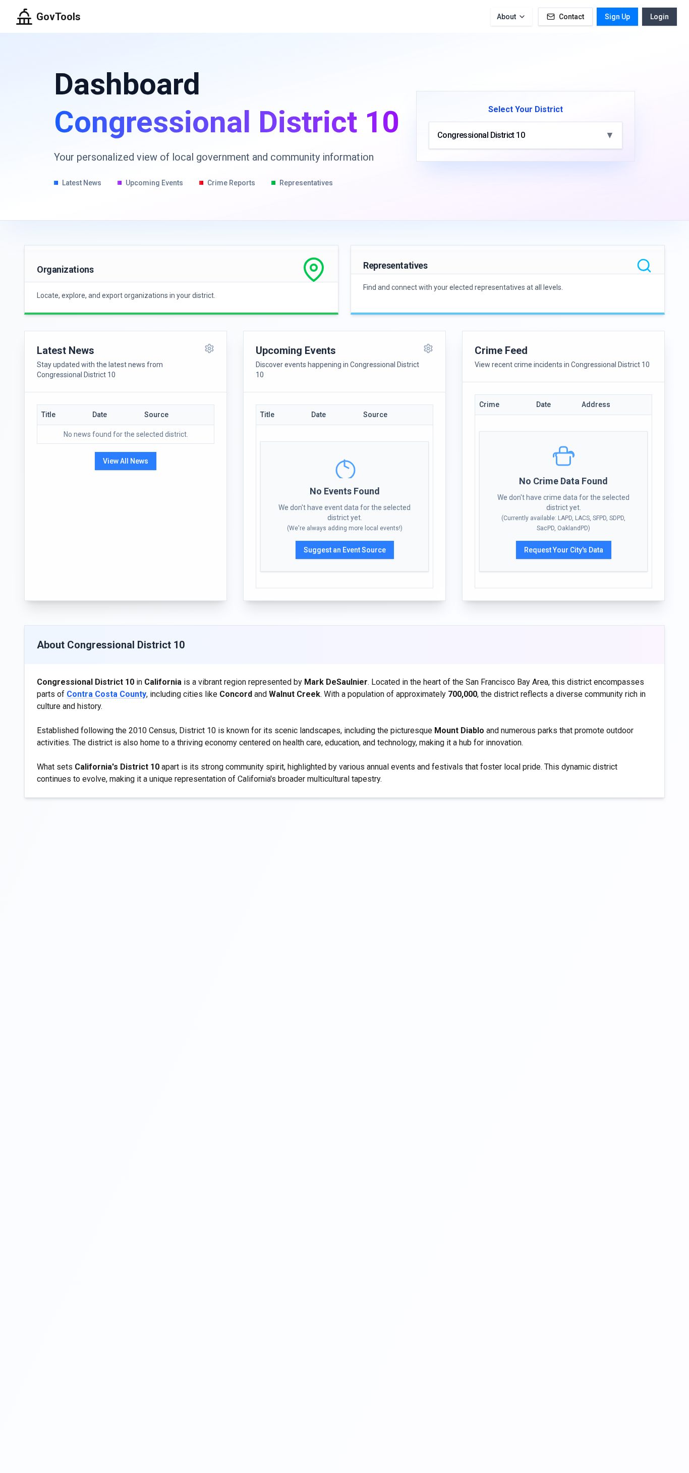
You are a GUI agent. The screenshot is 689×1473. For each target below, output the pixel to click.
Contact (571, 17)
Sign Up (617, 17)
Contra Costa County (106, 694)
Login (659, 17)
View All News (125, 461)
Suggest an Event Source (345, 550)
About (506, 17)
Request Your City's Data (563, 550)
